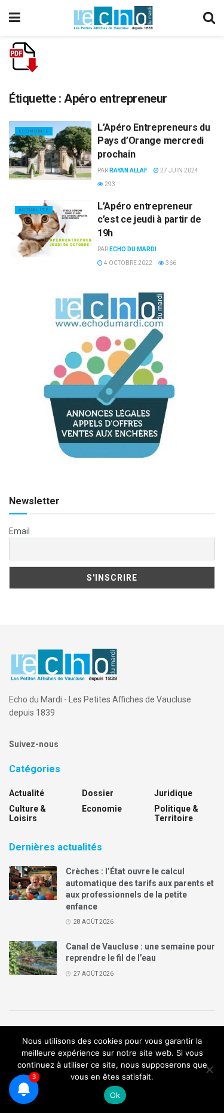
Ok (115, 1095)
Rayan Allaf (128, 170)
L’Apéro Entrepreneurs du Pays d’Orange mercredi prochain (153, 141)
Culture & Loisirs (27, 813)
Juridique (173, 793)
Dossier (97, 793)
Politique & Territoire (176, 813)
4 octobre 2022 (127, 263)
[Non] (209, 1069)
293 (109, 184)
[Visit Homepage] (113, 18)
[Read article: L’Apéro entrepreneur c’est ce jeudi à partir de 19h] (50, 229)
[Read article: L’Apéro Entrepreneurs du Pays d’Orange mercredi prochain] (50, 150)
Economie (34, 131)
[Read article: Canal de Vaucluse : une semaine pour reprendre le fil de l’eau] (33, 958)
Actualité (34, 209)
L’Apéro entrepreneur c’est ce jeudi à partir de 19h (149, 220)
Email (19, 531)
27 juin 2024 (178, 170)
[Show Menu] (14, 18)
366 (170, 263)
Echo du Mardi (133, 249)
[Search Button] (209, 18)
